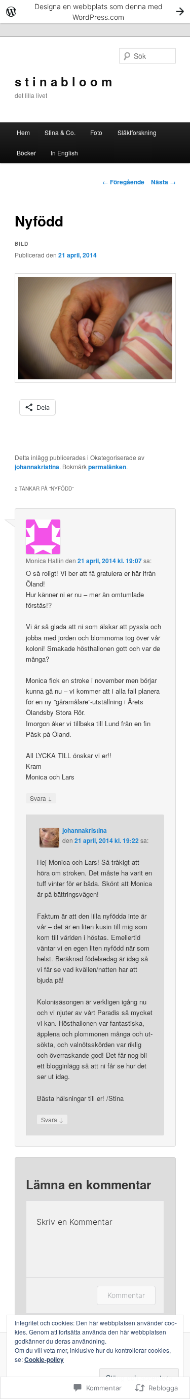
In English (64, 152)
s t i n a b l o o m (63, 81)
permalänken (107, 466)
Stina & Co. (60, 132)
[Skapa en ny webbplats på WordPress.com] (95, 11)
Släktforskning (137, 132)
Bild (21, 243)
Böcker (26, 152)
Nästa (163, 181)
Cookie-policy (44, 1359)
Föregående (123, 181)
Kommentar (126, 1295)
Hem (23, 132)
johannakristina (37, 466)
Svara (41, 797)
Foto (96, 132)
